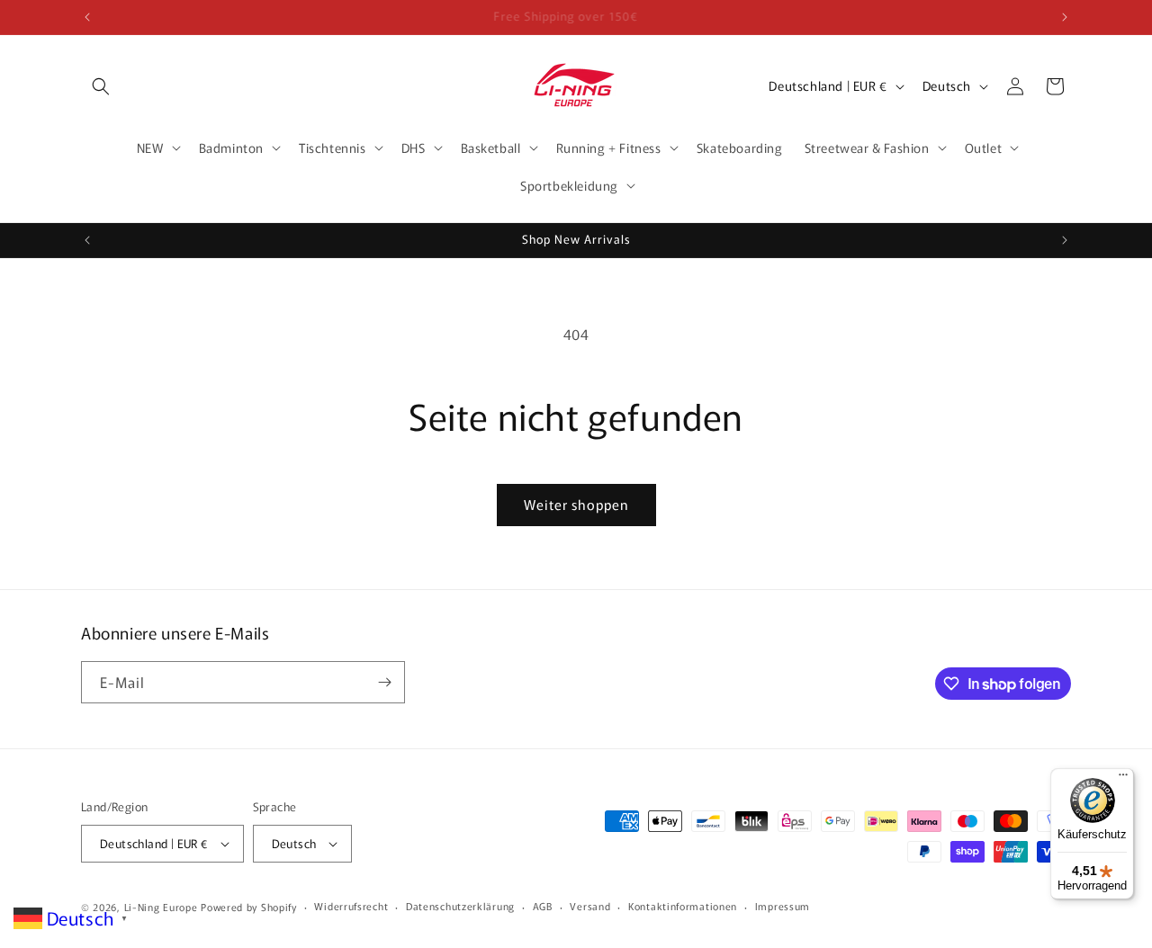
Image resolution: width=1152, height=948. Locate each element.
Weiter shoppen (576, 504)
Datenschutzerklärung (460, 906)
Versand (590, 906)
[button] (101, 86)
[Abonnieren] (384, 682)
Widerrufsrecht (351, 906)
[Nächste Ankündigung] (1064, 17)
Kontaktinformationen (682, 906)
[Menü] (1123, 779)
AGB (543, 906)
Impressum (782, 906)
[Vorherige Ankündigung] (87, 17)
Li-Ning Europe (161, 906)
